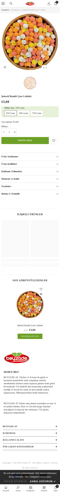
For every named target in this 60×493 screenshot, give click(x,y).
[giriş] (49, 3)
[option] (30, 41)
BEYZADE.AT (25, 463)
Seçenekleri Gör (30, 336)
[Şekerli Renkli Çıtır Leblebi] (30, 304)
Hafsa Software (31, 468)
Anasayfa (5, 10)
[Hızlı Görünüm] (41, 294)
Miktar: (4, 126)
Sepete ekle (25, 140)
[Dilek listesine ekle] (53, 140)
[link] (15, 260)
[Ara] (11, 3)
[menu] (3, 3)
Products (15, 10)
